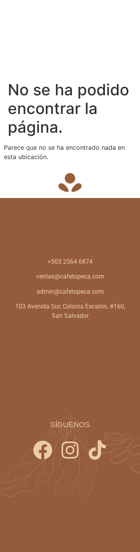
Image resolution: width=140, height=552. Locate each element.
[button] (125, 38)
